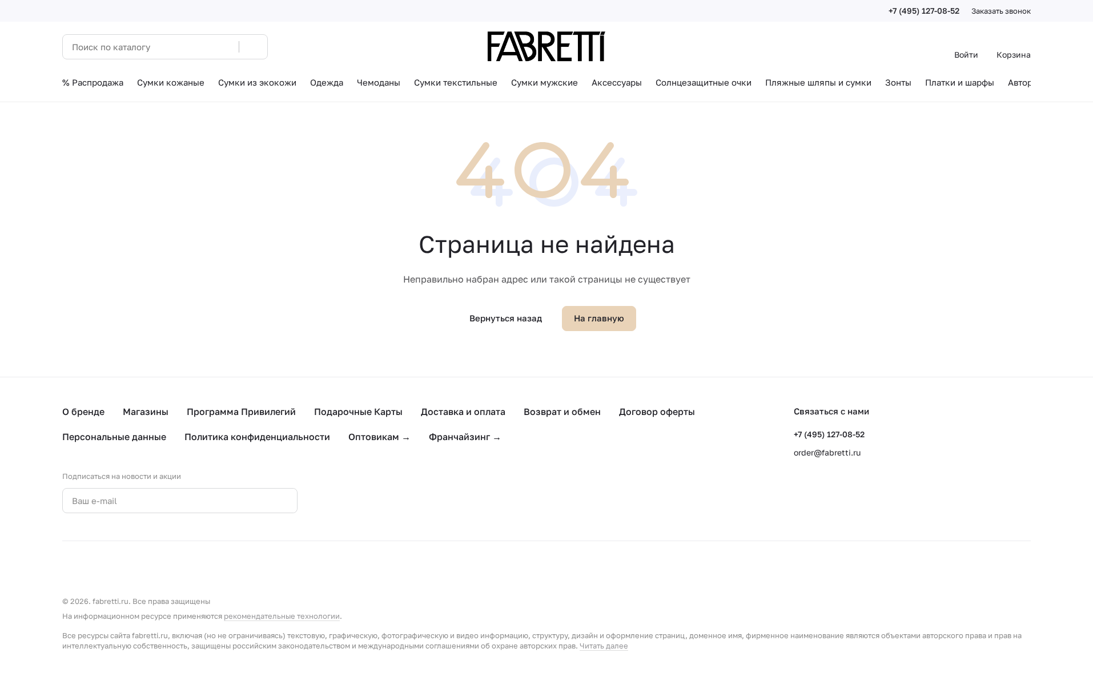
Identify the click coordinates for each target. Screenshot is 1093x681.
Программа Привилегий (241, 411)
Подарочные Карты (358, 411)
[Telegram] (364, 500)
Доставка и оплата (463, 411)
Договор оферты (657, 411)
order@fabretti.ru (827, 452)
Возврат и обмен (562, 411)
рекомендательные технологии (282, 615)
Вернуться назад (505, 318)
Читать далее (604, 645)
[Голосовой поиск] (226, 47)
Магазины (145, 411)
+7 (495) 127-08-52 (924, 10)
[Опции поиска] (201, 47)
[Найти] (253, 47)
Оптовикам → (379, 436)
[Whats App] (386, 500)
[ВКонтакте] (341, 500)
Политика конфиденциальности (257, 436)
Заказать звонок (1001, 10)
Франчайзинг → (465, 436)
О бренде (83, 411)
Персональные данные (114, 436)
